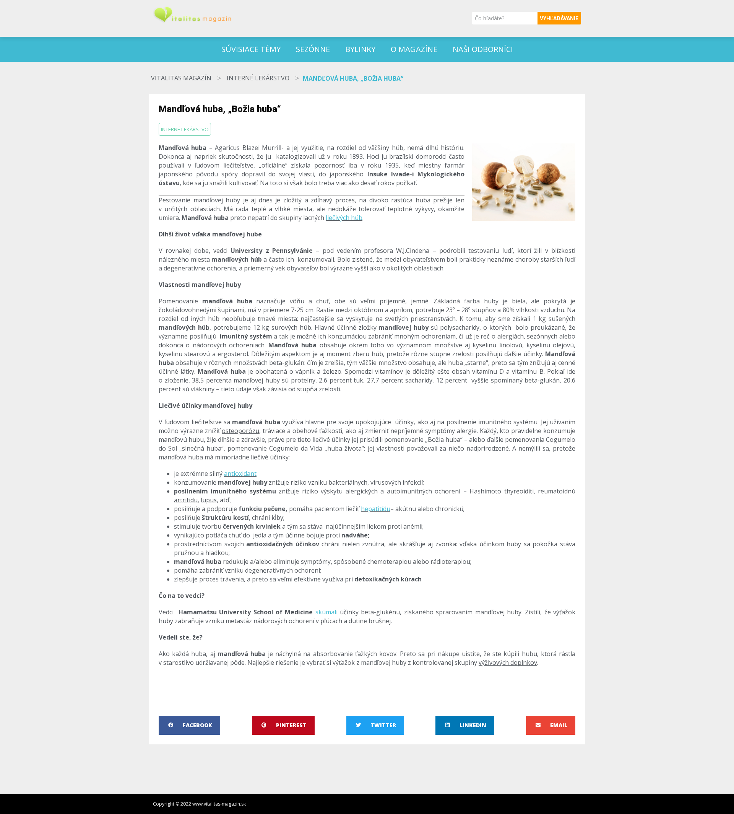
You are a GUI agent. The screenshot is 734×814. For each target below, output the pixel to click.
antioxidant (240, 473)
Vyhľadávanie (559, 18)
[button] (189, 725)
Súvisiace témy (251, 49)
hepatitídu (375, 509)
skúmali (326, 612)
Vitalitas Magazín (181, 78)
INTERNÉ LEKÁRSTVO (258, 78)
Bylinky (360, 49)
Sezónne (313, 49)
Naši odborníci (483, 49)
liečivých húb (344, 217)
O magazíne (414, 49)
